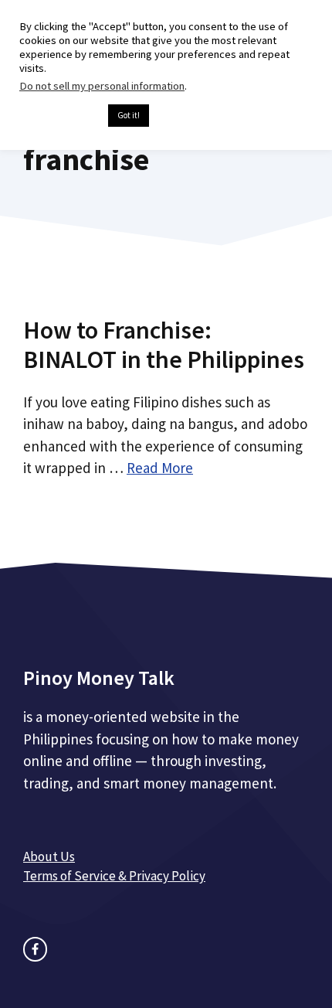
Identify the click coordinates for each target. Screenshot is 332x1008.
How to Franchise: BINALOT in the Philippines (163, 345)
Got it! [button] (128, 115)
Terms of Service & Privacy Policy (114, 875)
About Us (49, 856)
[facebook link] (35, 949)
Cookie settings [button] (60, 116)
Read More (160, 467)
